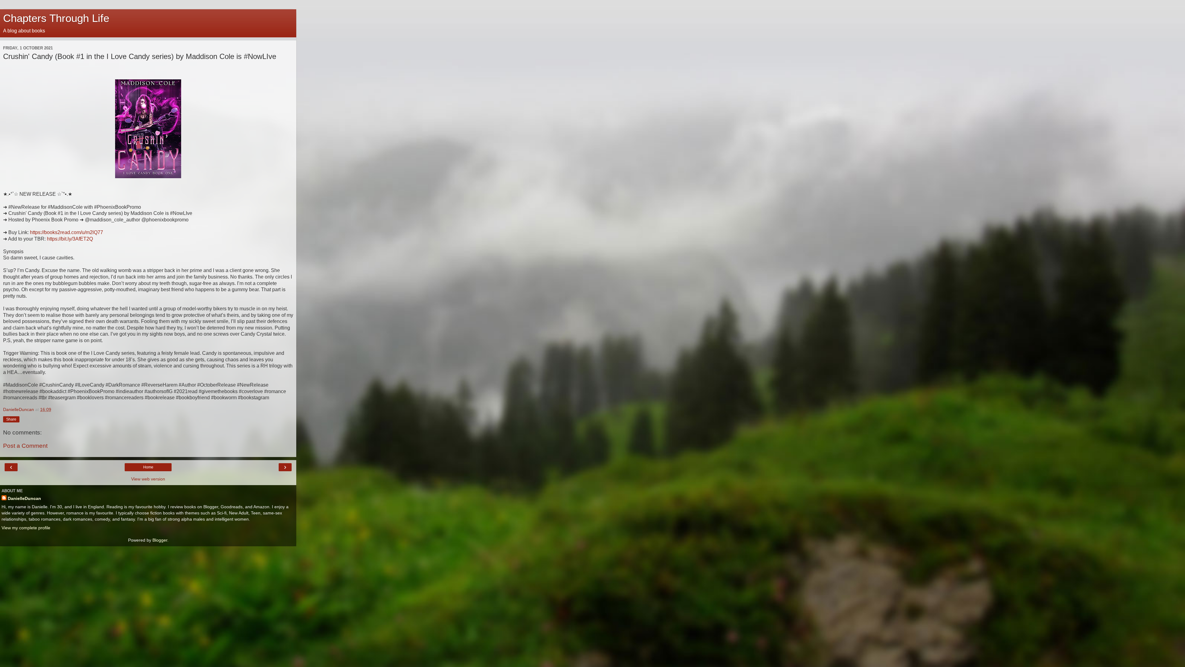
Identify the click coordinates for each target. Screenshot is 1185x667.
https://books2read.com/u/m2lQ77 (66, 232)
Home (148, 467)
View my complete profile (26, 527)
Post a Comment (25, 446)
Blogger (159, 540)
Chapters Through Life (56, 18)
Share (11, 419)
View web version (148, 478)
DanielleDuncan (24, 498)
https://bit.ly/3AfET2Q (70, 238)
